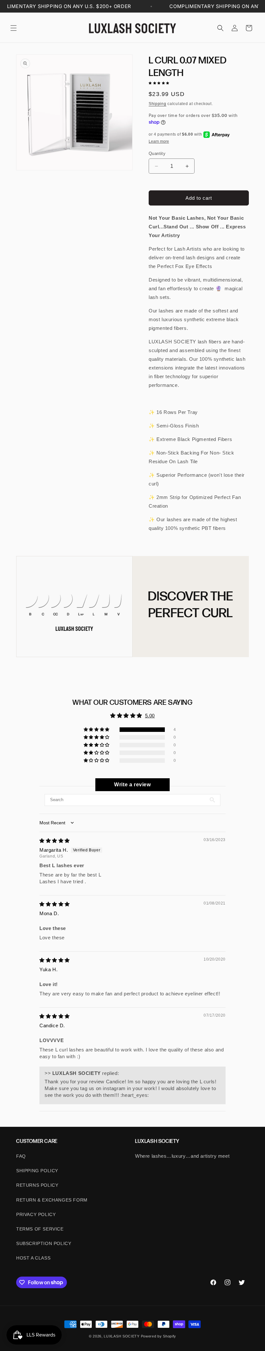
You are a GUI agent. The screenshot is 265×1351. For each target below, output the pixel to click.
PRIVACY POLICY (36, 1214)
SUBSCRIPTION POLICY (43, 1243)
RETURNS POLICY (37, 1185)
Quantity (157, 153)
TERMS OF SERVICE (40, 1228)
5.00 (150, 715)
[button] (13, 28)
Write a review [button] (132, 784)
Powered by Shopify (158, 1336)
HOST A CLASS (33, 1257)
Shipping (157, 103)
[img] (54, 840)
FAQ (21, 1156)
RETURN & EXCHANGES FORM (52, 1199)
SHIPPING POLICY (37, 1170)
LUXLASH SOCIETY (122, 1336)
